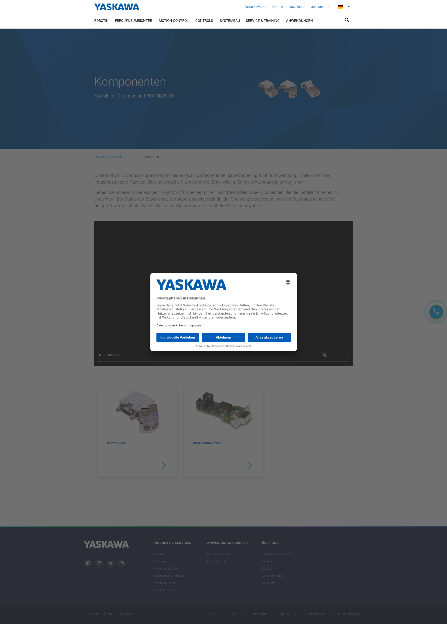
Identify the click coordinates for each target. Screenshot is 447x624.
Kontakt (277, 7)
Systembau (230, 21)
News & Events (255, 7)
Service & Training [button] (263, 21)
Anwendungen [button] (299, 21)
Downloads (297, 7)
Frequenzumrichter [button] (133, 21)
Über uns (317, 7)
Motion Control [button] (174, 21)
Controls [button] (204, 21)
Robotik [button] (101, 21)
